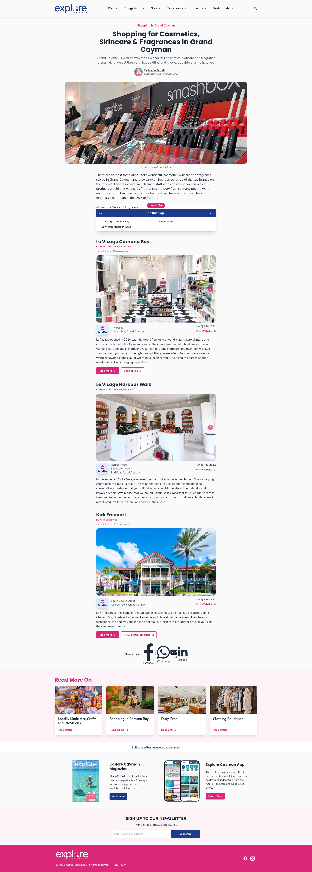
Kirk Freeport (167, 221)
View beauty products (137, 635)
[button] (255, 8)
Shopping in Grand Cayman (156, 25)
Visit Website (204, 331)
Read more (105, 371)
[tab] (152, 320)
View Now (118, 796)
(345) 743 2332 (206, 464)
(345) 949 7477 (206, 599)
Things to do (132, 8)
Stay (154, 8)
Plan (111, 8)
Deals (217, 8)
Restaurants (175, 8)
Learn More (215, 796)
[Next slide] (210, 288)
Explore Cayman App (225, 764)
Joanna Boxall (156, 70)
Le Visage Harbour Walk (116, 226)
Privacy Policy (118, 865)
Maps (229, 8)
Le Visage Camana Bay (115, 221)
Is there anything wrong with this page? (156, 747)
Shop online (131, 371)
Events (198, 8)
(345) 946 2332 (206, 326)
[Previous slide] (101, 288)
